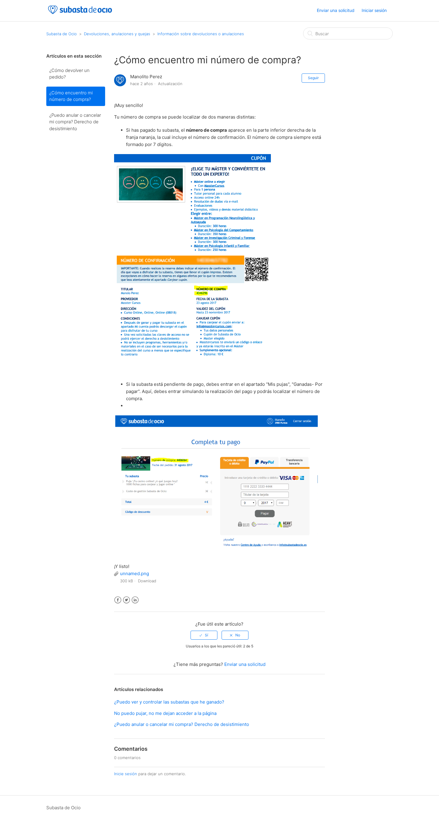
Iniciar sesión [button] (374, 10)
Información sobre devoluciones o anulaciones (200, 33)
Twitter (126, 600)
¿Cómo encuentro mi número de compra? (71, 96)
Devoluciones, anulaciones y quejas (117, 33)
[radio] (204, 635)
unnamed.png (134, 573)
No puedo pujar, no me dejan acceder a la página (165, 713)
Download (147, 580)
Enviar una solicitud (335, 10)
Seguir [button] (313, 78)
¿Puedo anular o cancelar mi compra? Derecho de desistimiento (75, 121)
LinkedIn (135, 600)
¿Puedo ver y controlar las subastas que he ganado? (169, 702)
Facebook (118, 600)
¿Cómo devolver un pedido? (69, 73)
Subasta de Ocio (61, 33)
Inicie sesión (125, 773)
